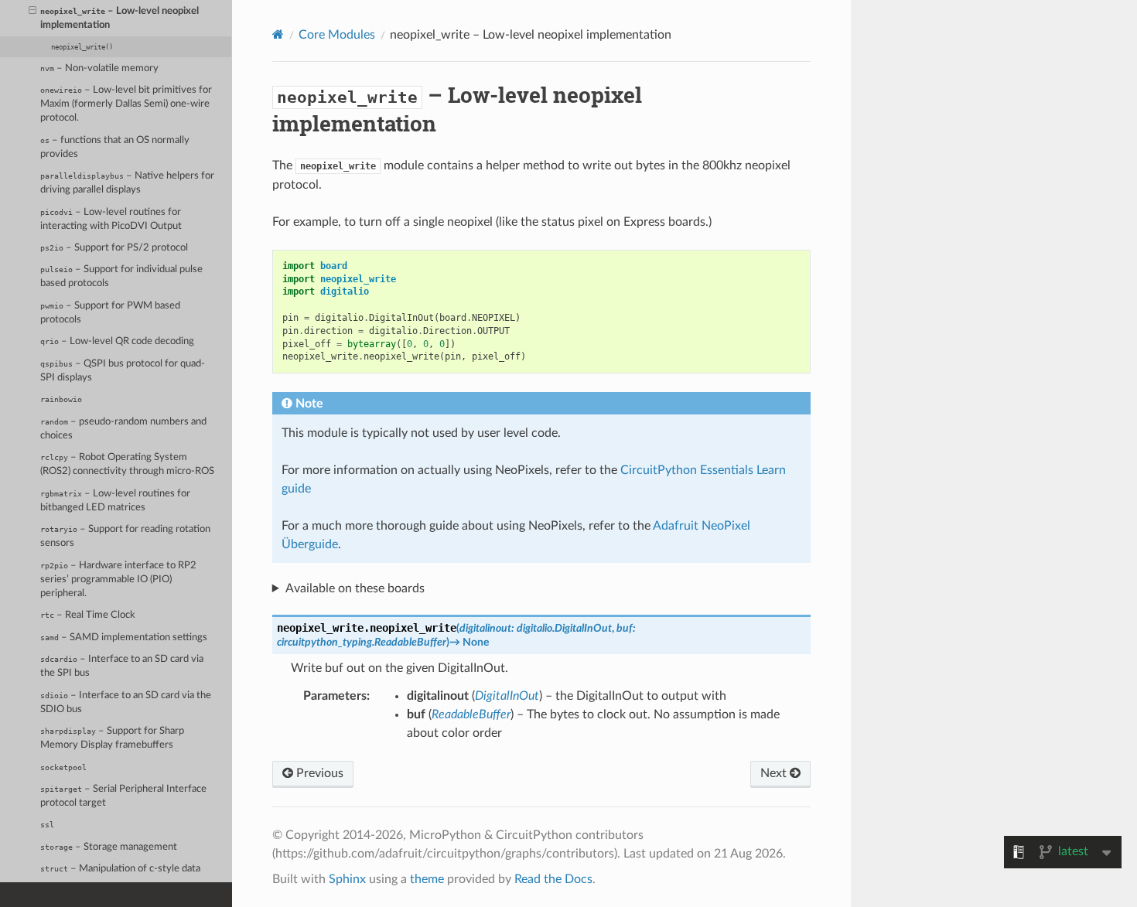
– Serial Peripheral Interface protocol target (123, 796)
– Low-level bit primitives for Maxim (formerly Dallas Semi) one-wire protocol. (126, 104)
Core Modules (337, 35)
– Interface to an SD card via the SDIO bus (125, 702)
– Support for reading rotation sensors (125, 536)
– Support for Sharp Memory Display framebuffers (112, 738)
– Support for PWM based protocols (110, 313)
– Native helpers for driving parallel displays (127, 183)
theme (427, 879)
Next (775, 773)
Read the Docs (553, 879)
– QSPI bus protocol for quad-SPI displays (122, 371)
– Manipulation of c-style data (120, 869)
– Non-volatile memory (99, 68)
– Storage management (108, 847)
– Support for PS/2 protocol (114, 248)
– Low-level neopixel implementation (119, 18)
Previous (318, 773)
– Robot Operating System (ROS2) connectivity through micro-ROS (127, 464)
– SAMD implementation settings (123, 638)
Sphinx (347, 879)
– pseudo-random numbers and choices (123, 429)
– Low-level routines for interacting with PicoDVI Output (111, 219)
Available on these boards (355, 588)
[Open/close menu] (32, 12)
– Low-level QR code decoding (117, 341)
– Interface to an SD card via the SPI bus (121, 666)
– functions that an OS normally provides (115, 147)
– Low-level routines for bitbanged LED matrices (115, 501)
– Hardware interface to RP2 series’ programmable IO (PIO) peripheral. (118, 579)
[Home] (278, 34)
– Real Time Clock (87, 615)
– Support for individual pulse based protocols (121, 276)
